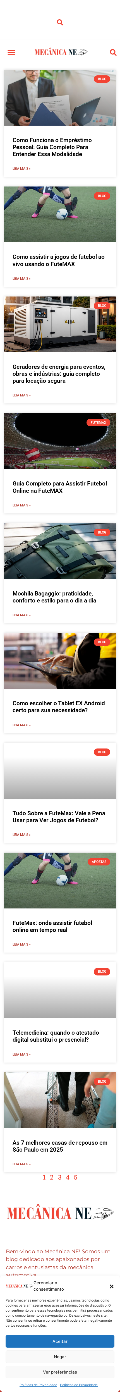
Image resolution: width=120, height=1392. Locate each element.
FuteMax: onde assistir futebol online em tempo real (52, 926)
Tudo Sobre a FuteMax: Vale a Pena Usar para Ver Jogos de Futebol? (59, 817)
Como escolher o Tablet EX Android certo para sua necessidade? (59, 707)
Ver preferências (60, 1372)
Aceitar (60, 1341)
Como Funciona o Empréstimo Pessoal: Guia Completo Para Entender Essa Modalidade (52, 147)
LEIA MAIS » (22, 169)
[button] (111, 1286)
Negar (60, 1356)
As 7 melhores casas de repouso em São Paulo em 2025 (60, 1146)
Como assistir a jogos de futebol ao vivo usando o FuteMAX (59, 260)
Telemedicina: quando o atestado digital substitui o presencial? (56, 1036)
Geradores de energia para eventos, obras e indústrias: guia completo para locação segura (59, 373)
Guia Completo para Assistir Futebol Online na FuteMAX (60, 487)
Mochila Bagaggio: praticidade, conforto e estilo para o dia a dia (54, 597)
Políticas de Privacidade (38, 1385)
